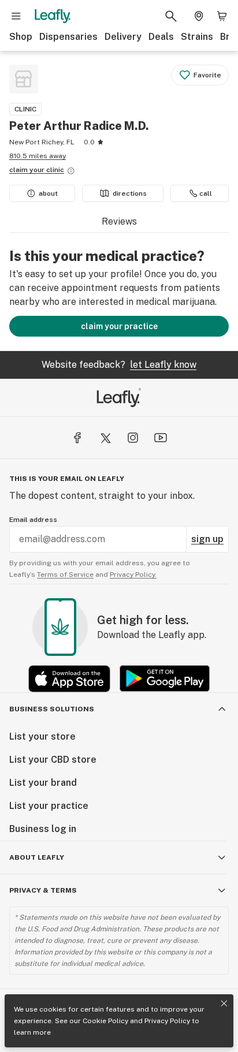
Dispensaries (68, 36)
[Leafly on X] (105, 438)
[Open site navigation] (16, 16)
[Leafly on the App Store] (69, 678)
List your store (42, 736)
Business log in (42, 828)
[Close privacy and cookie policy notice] (224, 1003)
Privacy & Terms (43, 890)
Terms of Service (65, 574)
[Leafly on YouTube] (160, 438)
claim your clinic (36, 170)
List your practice (48, 805)
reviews (119, 221)
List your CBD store (52, 759)
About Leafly (36, 857)
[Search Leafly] (171, 16)
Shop (20, 36)
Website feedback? (119, 364)
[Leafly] (52, 16)
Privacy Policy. (133, 574)
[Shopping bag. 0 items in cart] (222, 16)
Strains (197, 36)
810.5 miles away (37, 156)
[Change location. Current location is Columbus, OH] (199, 16)
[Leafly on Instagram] (133, 438)
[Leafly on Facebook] (77, 437)
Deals (161, 36)
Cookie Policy (105, 1021)
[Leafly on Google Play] (165, 678)
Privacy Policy (167, 1021)
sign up (207, 539)
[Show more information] (71, 171)
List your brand (43, 782)
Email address (33, 520)
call (205, 193)
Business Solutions (51, 709)
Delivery (123, 36)
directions (130, 193)
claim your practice (119, 326)
